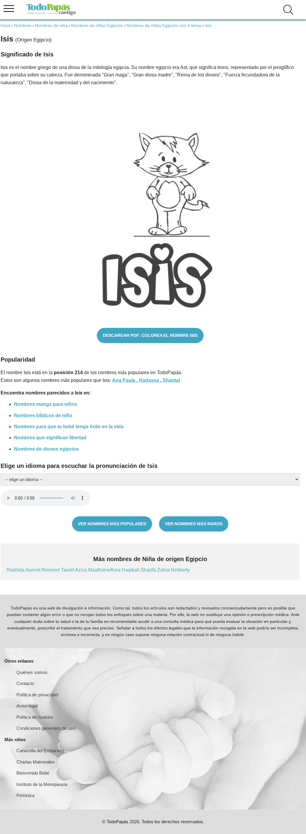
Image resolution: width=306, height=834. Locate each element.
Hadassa (149, 380)
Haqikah (131, 569)
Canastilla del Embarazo (40, 750)
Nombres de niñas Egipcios (97, 25)
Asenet (33, 569)
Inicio (5, 25)
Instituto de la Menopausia (41, 784)
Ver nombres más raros (193, 523)
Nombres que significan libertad (50, 437)
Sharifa (149, 569)
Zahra (164, 569)
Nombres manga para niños (45, 404)
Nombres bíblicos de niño (43, 415)
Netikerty (180, 569)
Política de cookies (34, 717)
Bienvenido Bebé (32, 772)
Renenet (51, 569)
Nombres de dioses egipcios (46, 448)
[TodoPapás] (51, 14)
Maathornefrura (105, 569)
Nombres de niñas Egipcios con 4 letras (163, 25)
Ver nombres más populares (112, 523)
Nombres (22, 25)
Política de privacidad (37, 694)
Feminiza (25, 795)
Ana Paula (124, 380)
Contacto (25, 683)
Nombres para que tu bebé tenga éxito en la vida (68, 426)
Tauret (68, 569)
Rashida (16, 569)
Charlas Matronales (35, 761)
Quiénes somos (32, 672)
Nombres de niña (51, 25)
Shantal (171, 380)
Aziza (81, 569)
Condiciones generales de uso (45, 728)
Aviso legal (27, 705)
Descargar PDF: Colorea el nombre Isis (150, 335)
